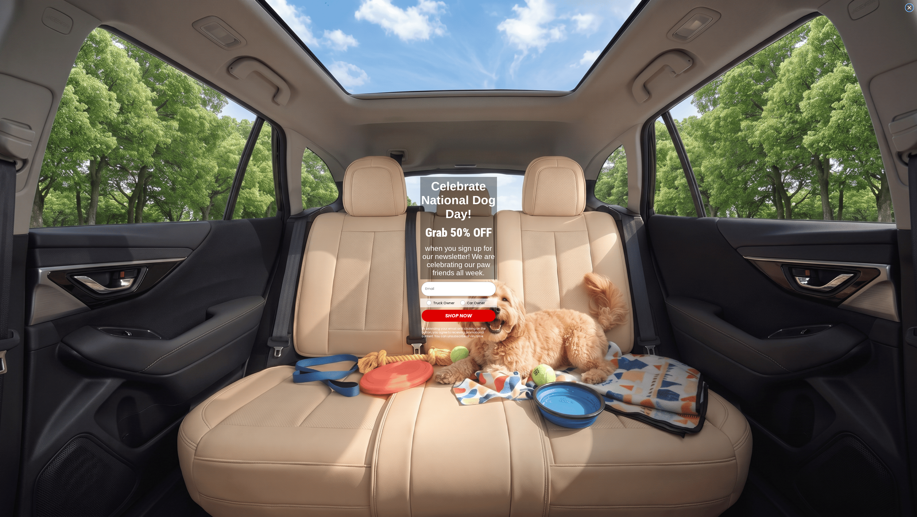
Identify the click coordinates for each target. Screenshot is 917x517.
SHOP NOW (458, 315)
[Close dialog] (909, 7)
